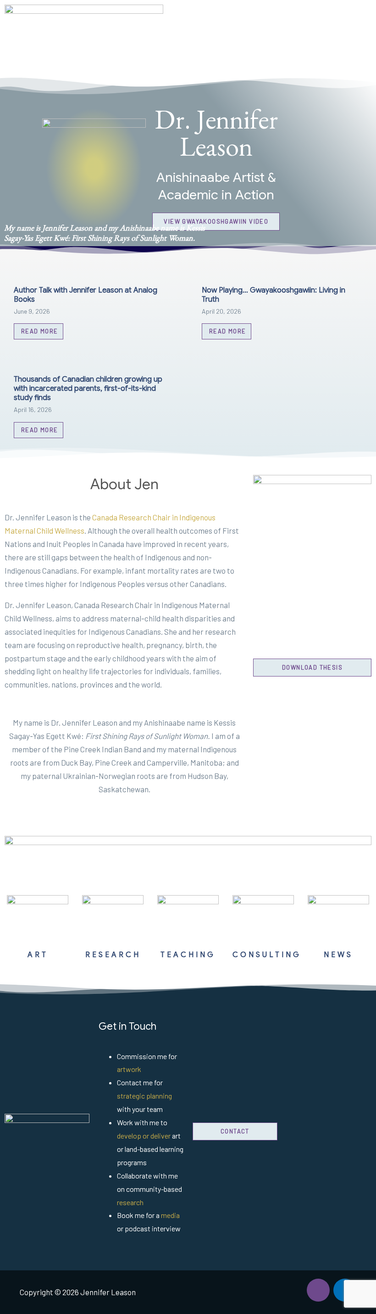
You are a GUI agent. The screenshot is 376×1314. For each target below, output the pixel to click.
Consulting (266, 954)
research (130, 1202)
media (170, 1215)
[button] (230, 38)
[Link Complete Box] (94, 304)
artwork (129, 1069)
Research (113, 954)
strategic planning (144, 1095)
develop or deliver (144, 1135)
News (338, 954)
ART (38, 954)
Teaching (188, 954)
